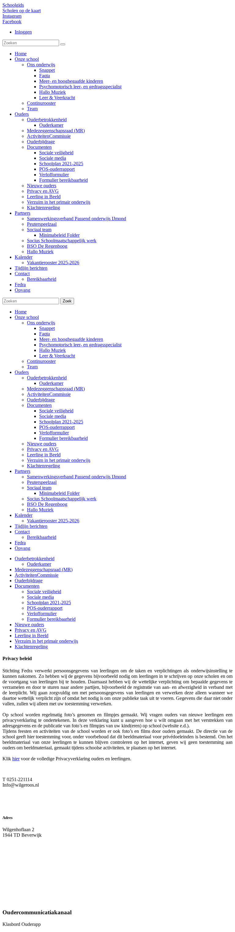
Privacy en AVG (43, 449)
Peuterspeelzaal (42, 482)
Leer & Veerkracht (57, 355)
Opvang (22, 548)
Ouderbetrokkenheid (47, 377)
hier (16, 758)
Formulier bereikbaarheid (63, 438)
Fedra (20, 542)
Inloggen (23, 32)
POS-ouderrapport (57, 427)
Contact (22, 531)
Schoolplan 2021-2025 (61, 421)
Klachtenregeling (43, 465)
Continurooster (41, 361)
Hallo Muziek (52, 350)
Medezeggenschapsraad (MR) (56, 388)
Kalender (23, 515)
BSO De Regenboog (47, 504)
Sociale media (52, 416)
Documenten (39, 405)
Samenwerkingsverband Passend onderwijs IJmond (76, 476)
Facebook (11, 21)
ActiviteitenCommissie (49, 394)
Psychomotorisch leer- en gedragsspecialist (80, 344)
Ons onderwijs (41, 322)
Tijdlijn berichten (31, 526)
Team (32, 366)
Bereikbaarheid (41, 537)
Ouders (22, 372)
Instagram (11, 16)
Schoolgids (13, 5)
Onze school (27, 317)
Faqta (44, 333)
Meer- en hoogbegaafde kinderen (71, 339)
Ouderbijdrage (41, 399)
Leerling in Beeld (44, 454)
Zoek (67, 301)
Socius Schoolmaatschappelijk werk (61, 498)
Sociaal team (39, 487)
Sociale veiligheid (56, 410)
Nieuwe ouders (41, 443)
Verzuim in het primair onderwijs (58, 460)
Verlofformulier (54, 432)
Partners (22, 471)
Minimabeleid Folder (59, 493)
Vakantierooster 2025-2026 (53, 520)
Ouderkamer (51, 383)
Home (21, 311)
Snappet (47, 328)
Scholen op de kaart (21, 10)
